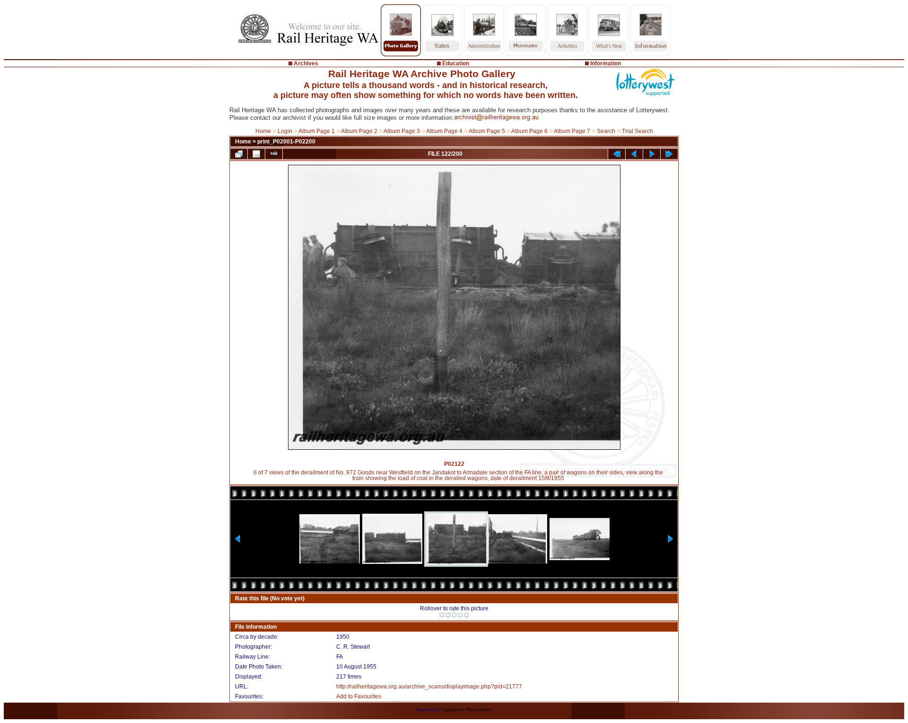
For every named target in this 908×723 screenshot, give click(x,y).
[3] (454, 615)
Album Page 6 (529, 131)
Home (263, 131)
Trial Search (637, 131)
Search (606, 131)
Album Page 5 (487, 131)
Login (285, 131)
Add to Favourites (358, 696)
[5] (466, 615)
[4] (460, 615)
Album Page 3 (402, 131)
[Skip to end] (669, 154)
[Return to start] (616, 154)
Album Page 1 (316, 131)
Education (455, 63)
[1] (442, 615)
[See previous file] (634, 154)
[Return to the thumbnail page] (238, 154)
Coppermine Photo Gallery (466, 709)
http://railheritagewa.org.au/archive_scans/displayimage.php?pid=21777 (429, 686)
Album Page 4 (444, 131)
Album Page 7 (572, 131)
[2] (448, 615)
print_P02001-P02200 (286, 141)
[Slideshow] (273, 154)
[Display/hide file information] (256, 154)
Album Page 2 (359, 131)
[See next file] (651, 154)
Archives (306, 63)
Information (605, 63)
